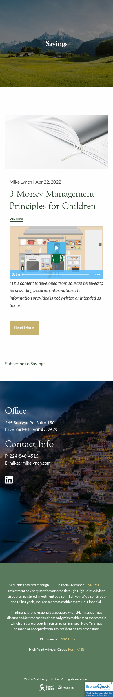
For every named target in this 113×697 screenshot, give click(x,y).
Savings (16, 218)
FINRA (90, 585)
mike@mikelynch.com (30, 462)
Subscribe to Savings (25, 363)
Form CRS (67, 639)
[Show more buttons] (97, 274)
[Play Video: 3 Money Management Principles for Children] (56, 248)
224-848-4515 (24, 455)
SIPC (99, 585)
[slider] (56, 274)
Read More (24, 327)
